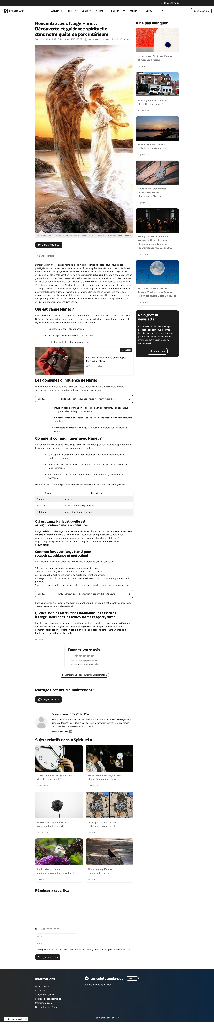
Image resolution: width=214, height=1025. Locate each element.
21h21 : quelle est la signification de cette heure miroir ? (54, 777)
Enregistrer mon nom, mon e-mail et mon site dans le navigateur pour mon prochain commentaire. (84, 949)
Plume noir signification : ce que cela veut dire (100, 871)
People (70, 10)
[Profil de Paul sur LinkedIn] (70, 731)
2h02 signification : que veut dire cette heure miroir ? (153, 102)
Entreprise (116, 10)
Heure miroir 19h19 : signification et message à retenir (155, 58)
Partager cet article (50, 244)
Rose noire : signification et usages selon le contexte (52, 824)
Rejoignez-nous (171, 2)
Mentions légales (43, 1002)
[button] (163, 11)
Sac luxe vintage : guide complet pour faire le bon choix (106, 359)
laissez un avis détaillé (88, 664)
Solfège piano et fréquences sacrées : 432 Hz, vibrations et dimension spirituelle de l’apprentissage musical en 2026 (155, 242)
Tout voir (132, 978)
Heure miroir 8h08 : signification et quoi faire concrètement (105, 777)
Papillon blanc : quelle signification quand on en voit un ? (55, 871)
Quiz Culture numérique (46, 1006)
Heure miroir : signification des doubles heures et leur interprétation (152, 192)
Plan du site (40, 990)
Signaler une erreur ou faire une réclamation (86, 674)
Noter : (38, 929)
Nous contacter (42, 986)
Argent (99, 10)
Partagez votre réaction (14, 1019)
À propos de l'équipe (44, 994)
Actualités (56, 10)
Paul (87, 714)
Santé (85, 10)
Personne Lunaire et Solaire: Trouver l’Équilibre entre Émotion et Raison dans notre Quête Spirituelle (157, 292)
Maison (133, 10)
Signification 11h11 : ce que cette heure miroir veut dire (152, 146)
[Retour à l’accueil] (13, 10)
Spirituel (150, 10)
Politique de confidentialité (48, 998)
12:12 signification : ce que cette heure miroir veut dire (102, 824)
